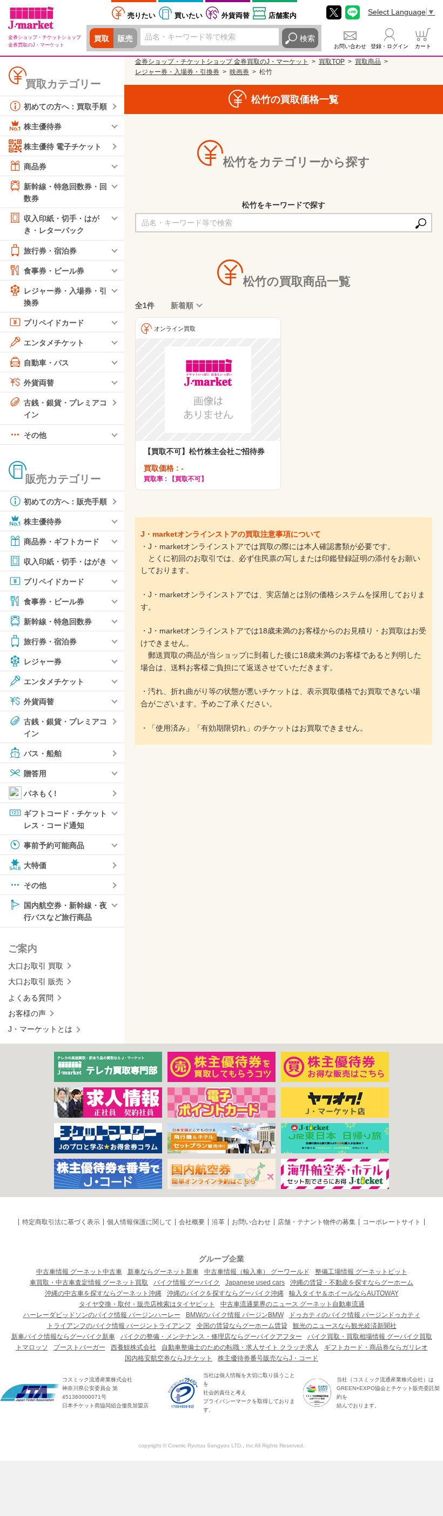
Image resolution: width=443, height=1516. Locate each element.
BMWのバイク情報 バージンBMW (235, 1315)
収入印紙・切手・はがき (65, 561)
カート (423, 46)
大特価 (35, 865)
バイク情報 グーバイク (186, 1282)
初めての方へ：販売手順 (65, 501)
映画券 (239, 72)
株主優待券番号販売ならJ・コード (268, 1358)
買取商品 (368, 61)
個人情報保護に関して (139, 1222)
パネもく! (40, 793)
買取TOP (332, 61)
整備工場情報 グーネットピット (361, 1271)
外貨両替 (236, 15)
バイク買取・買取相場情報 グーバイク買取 (369, 1336)
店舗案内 (283, 15)
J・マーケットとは (40, 1029)
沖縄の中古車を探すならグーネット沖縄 (103, 1293)
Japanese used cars (255, 1282)
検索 (307, 38)
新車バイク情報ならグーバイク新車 (63, 1336)
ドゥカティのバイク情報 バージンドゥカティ (354, 1315)
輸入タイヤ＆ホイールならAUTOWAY (344, 1293)
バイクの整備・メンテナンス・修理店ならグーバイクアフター (211, 1336)
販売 (125, 38)
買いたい (188, 15)
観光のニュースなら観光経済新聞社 (345, 1326)
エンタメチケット (54, 342)
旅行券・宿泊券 (50, 250)
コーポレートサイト (392, 1222)
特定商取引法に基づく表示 (61, 1222)
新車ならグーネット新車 (163, 1271)
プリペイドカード (54, 322)
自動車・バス (46, 362)
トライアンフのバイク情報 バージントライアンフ (119, 1326)
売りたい (141, 15)
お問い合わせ (350, 46)
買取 (101, 38)
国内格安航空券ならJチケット (168, 1358)
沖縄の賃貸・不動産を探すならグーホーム (351, 1282)
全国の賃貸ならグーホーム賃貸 (242, 1326)
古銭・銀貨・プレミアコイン (65, 408)
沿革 (218, 1222)
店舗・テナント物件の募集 (316, 1222)
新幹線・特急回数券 (58, 621)
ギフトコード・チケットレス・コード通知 (65, 819)
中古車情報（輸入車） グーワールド (257, 1271)
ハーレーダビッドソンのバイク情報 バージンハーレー (101, 1315)
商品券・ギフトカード (61, 541)
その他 (35, 434)
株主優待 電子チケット (63, 146)
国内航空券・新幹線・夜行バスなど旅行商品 (65, 911)
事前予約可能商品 (54, 845)
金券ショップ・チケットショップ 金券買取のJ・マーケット (221, 61)
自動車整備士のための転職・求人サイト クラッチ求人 (240, 1347)
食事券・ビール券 (54, 270)
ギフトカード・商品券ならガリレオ (376, 1347)
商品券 (35, 166)
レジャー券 (43, 661)
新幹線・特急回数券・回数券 (65, 192)
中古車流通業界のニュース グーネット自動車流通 (292, 1304)
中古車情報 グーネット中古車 (79, 1271)
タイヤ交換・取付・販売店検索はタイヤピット (147, 1304)
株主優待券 (43, 126)
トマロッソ (32, 1347)
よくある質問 (30, 997)
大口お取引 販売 (35, 981)
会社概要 (192, 1222)
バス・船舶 (43, 753)
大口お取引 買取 (35, 965)
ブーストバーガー (79, 1347)
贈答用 (35, 773)
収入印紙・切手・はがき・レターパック (61, 224)
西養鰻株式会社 (133, 1347)
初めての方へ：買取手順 (65, 106)
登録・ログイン (389, 46)
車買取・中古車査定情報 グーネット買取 (89, 1282)
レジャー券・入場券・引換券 (65, 296)
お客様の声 (27, 1013)
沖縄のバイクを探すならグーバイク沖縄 (225, 1293)
